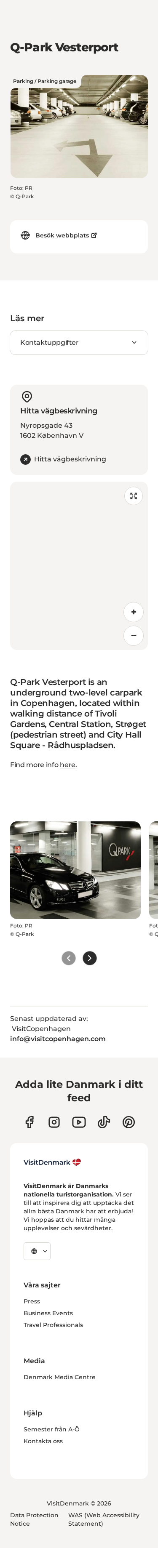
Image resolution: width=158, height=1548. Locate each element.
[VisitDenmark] (52, 1162)
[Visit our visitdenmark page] (79, 1122)
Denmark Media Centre (60, 1377)
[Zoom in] (133, 612)
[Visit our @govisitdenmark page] (103, 1122)
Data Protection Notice (34, 1519)
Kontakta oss (43, 1441)
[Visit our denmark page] (29, 1122)
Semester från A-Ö (52, 1429)
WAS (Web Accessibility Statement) (103, 1519)
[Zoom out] (133, 636)
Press (32, 1301)
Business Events (48, 1313)
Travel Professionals (53, 1325)
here (67, 765)
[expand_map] (133, 496)
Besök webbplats (62, 235)
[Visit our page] (54, 1122)
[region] (79, 566)
